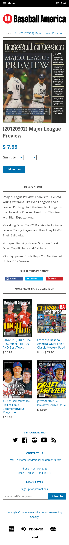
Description (33, 186)
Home (8, 33)
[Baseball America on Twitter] (15, 441)
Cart (63, 3)
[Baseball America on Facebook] (24, 441)
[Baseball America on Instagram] (34, 441)
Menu (11, 3)
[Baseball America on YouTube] (44, 441)
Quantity (9, 157)
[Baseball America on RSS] (53, 441)
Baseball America (38, 512)
